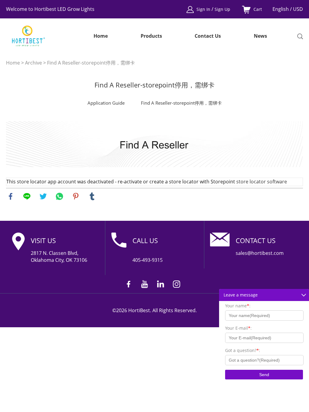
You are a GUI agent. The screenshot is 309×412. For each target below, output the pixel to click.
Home (101, 36)
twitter (43, 196)
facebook (10, 196)
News (260, 36)
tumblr (92, 196)
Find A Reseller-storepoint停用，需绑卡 (91, 62)
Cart (257, 9)
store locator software (261, 181)
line (26, 196)
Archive (33, 62)
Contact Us (208, 36)
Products (151, 36)
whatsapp (59, 196)
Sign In (204, 9)
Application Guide (106, 103)
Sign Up (222, 9)
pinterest (75, 196)
